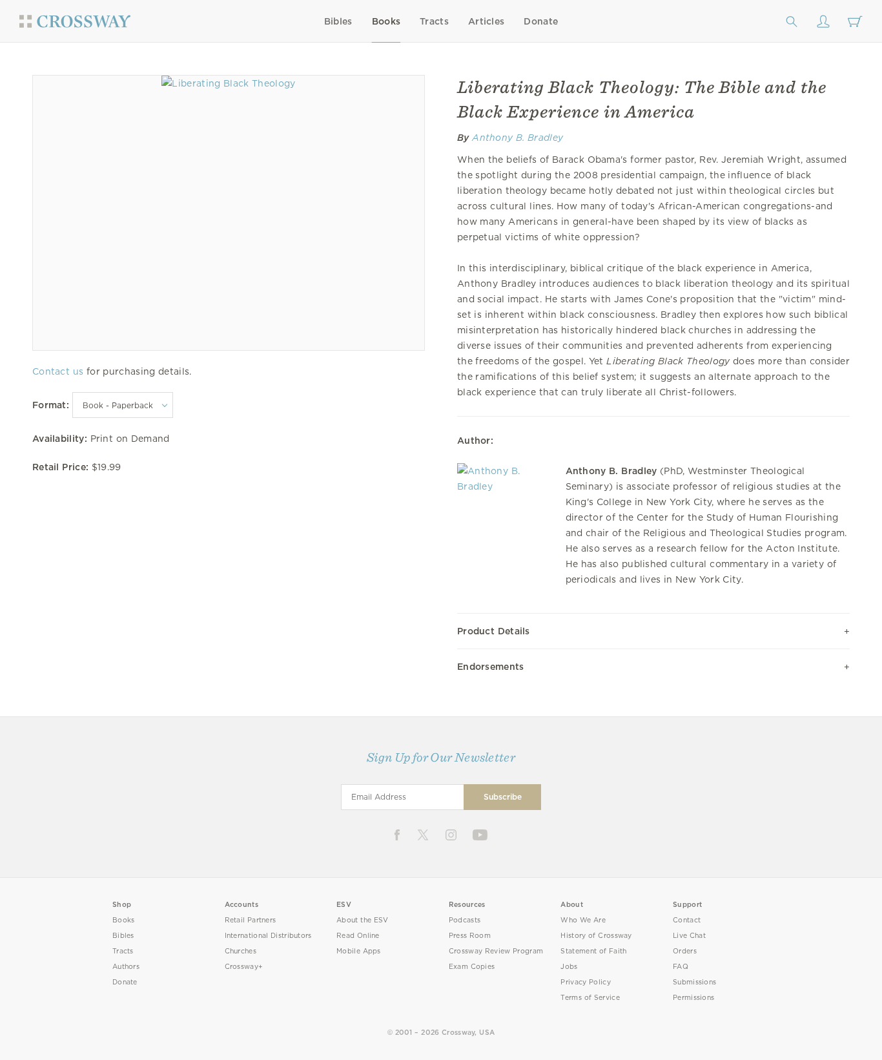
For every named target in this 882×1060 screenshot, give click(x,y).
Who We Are (583, 920)
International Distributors (268, 935)
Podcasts (464, 920)
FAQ (680, 966)
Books (386, 21)
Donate (541, 21)
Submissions (694, 982)
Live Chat (689, 935)
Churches (240, 951)
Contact (687, 920)
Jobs (568, 966)
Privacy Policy (585, 982)
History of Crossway (595, 935)
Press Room (470, 935)
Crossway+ (244, 966)
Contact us (57, 371)
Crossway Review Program (496, 951)
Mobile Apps (358, 951)
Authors (125, 966)
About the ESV (362, 920)
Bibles (338, 21)
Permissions (693, 997)
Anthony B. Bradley (517, 137)
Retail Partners (250, 920)
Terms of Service (589, 997)
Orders (685, 951)
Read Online (358, 935)
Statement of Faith (593, 951)
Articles (486, 21)
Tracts (434, 21)
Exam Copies (472, 966)
